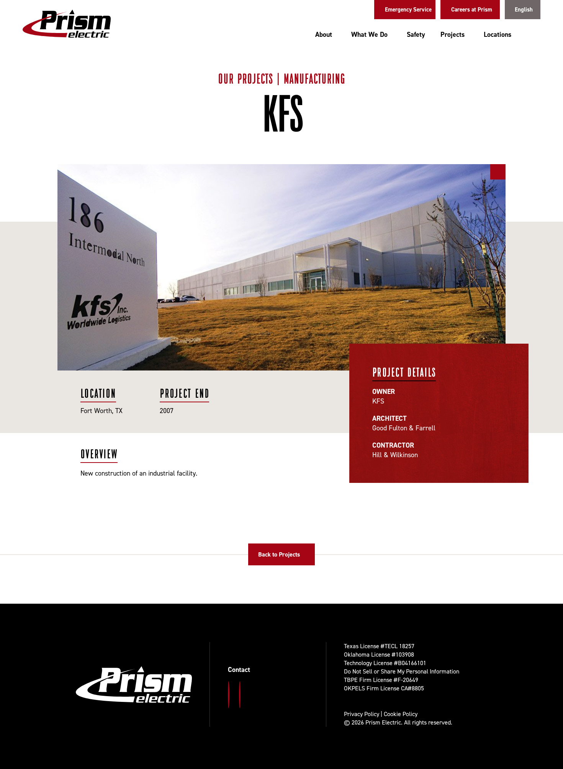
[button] (533, 35)
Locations (497, 34)
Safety (416, 34)
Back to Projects (279, 554)
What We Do (369, 34)
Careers (471, 9)
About (323, 34)
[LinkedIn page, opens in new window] (240, 694)
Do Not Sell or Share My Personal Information (401, 671)
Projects (452, 34)
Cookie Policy (400, 714)
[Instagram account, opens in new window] (228, 694)
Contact (239, 669)
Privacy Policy (361, 714)
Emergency (408, 9)
